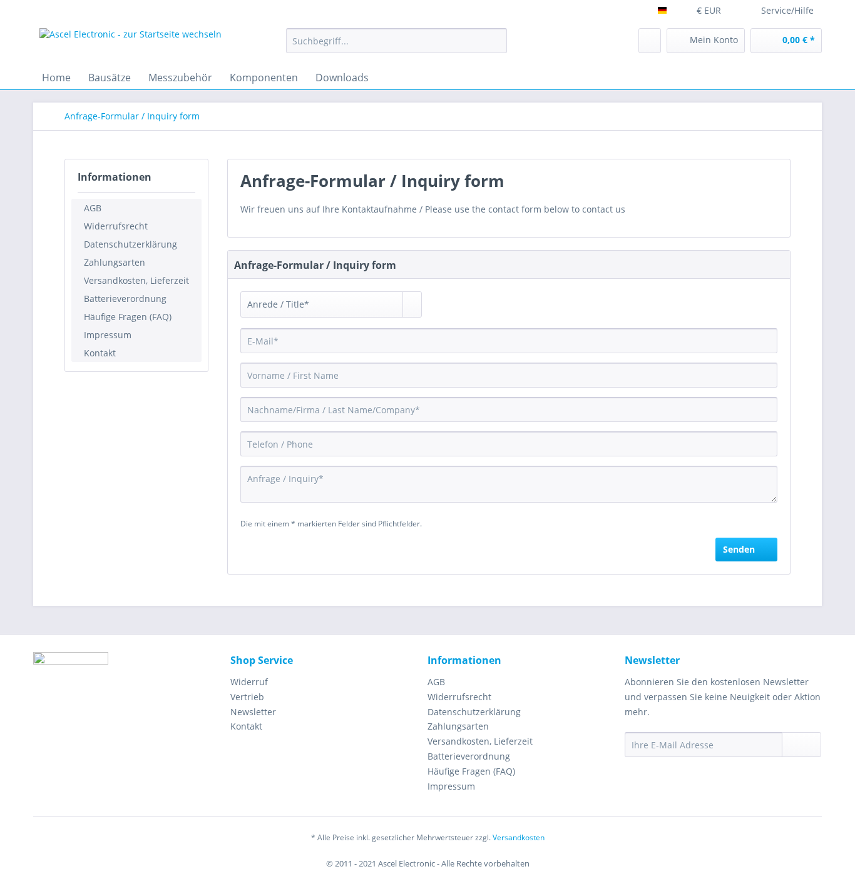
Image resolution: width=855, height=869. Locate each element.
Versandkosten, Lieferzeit (136, 280)
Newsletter (253, 712)
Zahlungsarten (114, 262)
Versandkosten (519, 837)
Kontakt (100, 353)
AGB (92, 208)
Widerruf (249, 682)
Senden (739, 549)
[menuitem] (396, 40)
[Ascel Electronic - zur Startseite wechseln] (130, 43)
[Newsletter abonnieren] (801, 744)
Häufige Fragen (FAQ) (128, 317)
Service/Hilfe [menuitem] (787, 10)
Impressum (107, 335)
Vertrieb (247, 697)
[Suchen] (495, 40)
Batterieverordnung (125, 298)
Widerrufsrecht (116, 226)
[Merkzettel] (649, 40)
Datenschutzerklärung (130, 244)
